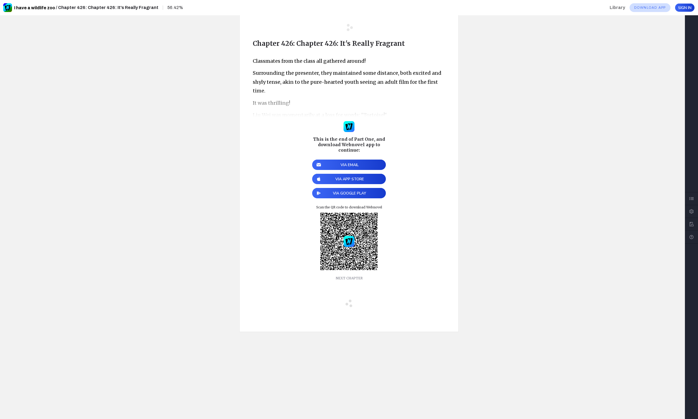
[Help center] (691, 237)
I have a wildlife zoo (34, 7)
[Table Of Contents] (691, 198)
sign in (684, 7)
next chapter (349, 278)
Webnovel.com (7, 7)
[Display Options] (691, 211)
